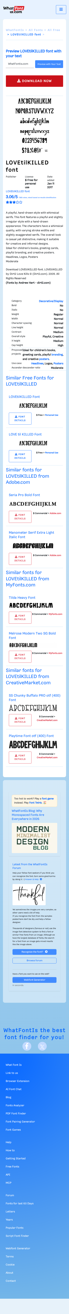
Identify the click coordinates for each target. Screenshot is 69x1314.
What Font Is (14, 1065)
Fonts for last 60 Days (19, 1203)
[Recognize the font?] (34, 894)
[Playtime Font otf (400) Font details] (33, 744)
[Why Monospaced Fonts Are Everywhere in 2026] (34, 838)
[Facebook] (26, 1046)
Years (9, 1219)
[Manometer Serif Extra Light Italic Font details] (33, 545)
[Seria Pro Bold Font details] (33, 503)
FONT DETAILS (20, 418)
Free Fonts (12, 1166)
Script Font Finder (17, 1236)
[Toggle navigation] (61, 9)
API (8, 1174)
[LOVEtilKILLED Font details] (33, 405)
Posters (58, 363)
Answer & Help (31, 879)
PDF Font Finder (16, 1113)
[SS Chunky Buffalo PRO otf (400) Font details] (33, 707)
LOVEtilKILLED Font (24, 397)
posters (44, 359)
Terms (10, 1256)
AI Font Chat (14, 1089)
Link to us (12, 1073)
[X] (42, 1046)
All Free (54, 30)
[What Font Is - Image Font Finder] (14, 9)
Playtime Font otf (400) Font (31, 736)
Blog (8, 1097)
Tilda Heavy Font (22, 598)
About (9, 1272)
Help (8, 1142)
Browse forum (35, 960)
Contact (11, 1281)
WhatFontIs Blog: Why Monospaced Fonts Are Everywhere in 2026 (28, 815)
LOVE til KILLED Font (25, 434)
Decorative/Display (51, 301)
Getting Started (16, 1158)
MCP (8, 1182)
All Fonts (36, 30)
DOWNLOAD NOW (36, 81)
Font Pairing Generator (20, 1121)
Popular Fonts (14, 1227)
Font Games (13, 1129)
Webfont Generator (34, 980)
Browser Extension (17, 1081)
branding (57, 354)
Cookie (10, 1264)
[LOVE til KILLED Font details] (33, 443)
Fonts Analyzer (15, 1105)
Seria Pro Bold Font (24, 495)
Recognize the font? (33, 952)
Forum (10, 1195)
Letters (10, 1211)
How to (10, 1150)
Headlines (37, 363)
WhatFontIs (15, 30)
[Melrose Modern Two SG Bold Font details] (33, 645)
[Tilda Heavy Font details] (33, 605)
